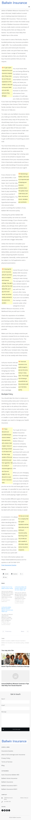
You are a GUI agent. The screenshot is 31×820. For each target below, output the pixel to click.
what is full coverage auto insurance (13, 755)
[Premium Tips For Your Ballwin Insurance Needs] (8, 595)
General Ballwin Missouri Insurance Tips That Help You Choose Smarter (15, 679)
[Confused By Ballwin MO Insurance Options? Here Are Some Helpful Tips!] (21, 595)
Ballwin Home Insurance (9, 778)
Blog (2, 765)
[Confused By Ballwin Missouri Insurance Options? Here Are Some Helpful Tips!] (8, 616)
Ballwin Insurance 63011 (9, 785)
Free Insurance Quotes (8, 565)
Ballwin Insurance (7, 782)
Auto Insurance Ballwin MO (10, 775)
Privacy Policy (5, 758)
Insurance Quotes (7, 751)
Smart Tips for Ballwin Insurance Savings (15, 661)
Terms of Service (6, 762)
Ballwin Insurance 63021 (9, 789)
